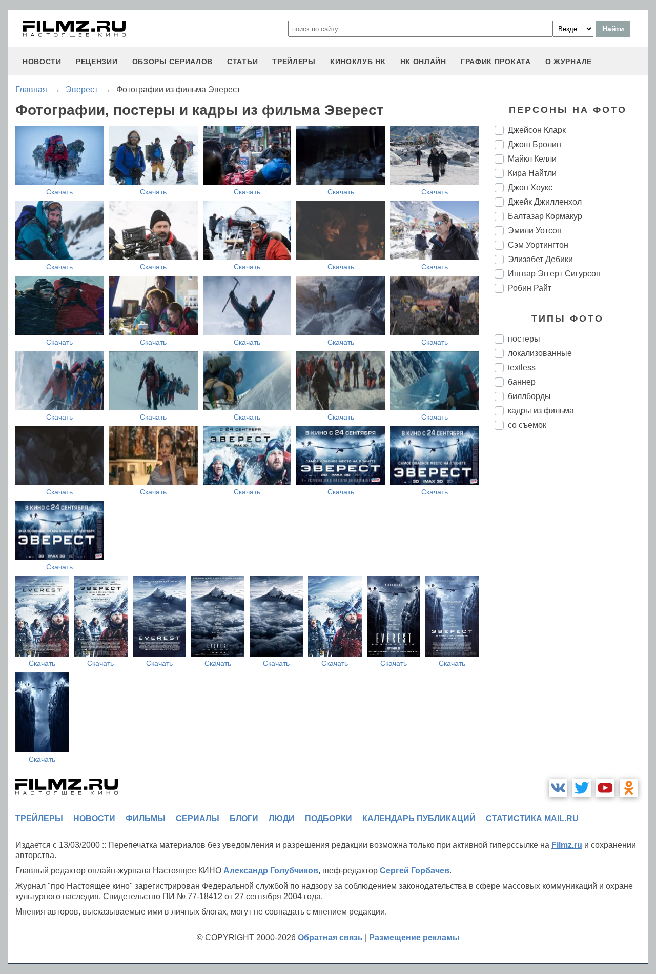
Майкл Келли (532, 158)
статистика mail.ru (532, 818)
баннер (522, 381)
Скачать (59, 192)
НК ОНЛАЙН (423, 61)
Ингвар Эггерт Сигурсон (554, 273)
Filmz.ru (566, 845)
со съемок (527, 425)
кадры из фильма (541, 410)
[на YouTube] (605, 788)
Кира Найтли (532, 173)
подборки (328, 818)
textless (522, 367)
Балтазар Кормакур (545, 216)
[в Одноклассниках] (629, 788)
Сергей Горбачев (414, 870)
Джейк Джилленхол (545, 201)
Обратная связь (330, 937)
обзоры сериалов (172, 61)
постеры (524, 338)
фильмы (146, 818)
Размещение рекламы (414, 937)
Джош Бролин (534, 144)
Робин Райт (529, 288)
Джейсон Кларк (537, 130)
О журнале (568, 61)
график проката (496, 61)
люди (282, 818)
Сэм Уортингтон (538, 245)
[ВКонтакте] (558, 788)
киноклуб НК (358, 61)
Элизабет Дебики (540, 259)
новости (42, 61)
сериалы (197, 818)
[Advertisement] (571, 609)
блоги (244, 818)
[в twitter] (581, 788)
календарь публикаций (419, 818)
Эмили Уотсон (535, 230)
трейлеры (294, 61)
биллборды (529, 396)
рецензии (97, 61)
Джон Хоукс (530, 187)
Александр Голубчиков (270, 870)
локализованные (540, 353)
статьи (242, 61)
